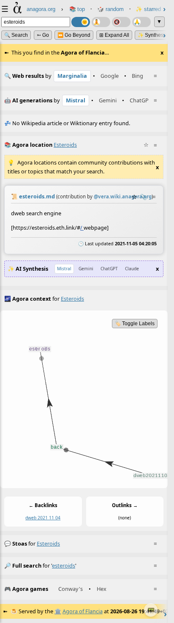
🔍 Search (16, 35)
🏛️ (57, 611)
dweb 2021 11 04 (42, 518)
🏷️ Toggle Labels (135, 323)
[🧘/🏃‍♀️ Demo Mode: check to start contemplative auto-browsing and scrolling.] (101, 22)
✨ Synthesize (154, 35)
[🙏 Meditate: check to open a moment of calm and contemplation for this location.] (141, 22)
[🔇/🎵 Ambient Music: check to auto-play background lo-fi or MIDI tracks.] (121, 22)
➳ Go (43, 35)
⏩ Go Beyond (73, 35)
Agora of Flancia (83, 611)
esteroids (48, 543)
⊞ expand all (114, 35)
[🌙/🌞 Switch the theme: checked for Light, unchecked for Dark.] (80, 22)
